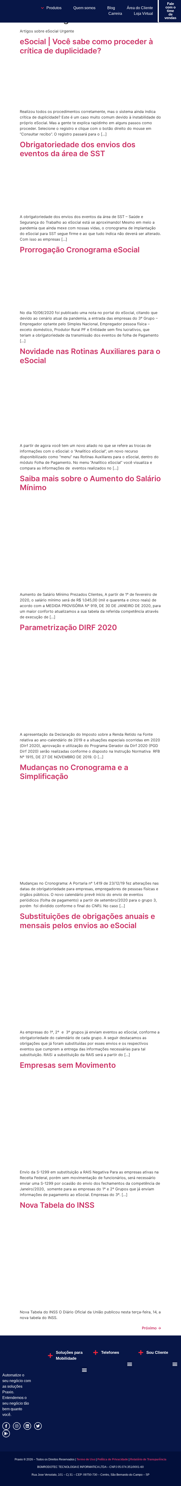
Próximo (151, 1328)
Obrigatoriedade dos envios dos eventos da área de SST (78, 149)
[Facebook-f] (6, 1426)
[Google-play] (6, 1433)
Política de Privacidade (112, 1459)
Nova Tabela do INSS (57, 1205)
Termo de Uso (85, 1459)
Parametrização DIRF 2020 (68, 627)
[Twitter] (38, 1426)
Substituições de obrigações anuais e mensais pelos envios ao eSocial (87, 921)
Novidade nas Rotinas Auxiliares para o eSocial (90, 356)
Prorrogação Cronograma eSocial (80, 249)
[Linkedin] (27, 1426)
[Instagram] (17, 1426)
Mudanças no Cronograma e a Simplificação (74, 772)
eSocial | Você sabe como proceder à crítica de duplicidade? (86, 46)
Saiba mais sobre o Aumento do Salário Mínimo (90, 483)
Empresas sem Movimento (68, 1065)
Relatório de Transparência (148, 1459)
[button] (84, 1370)
